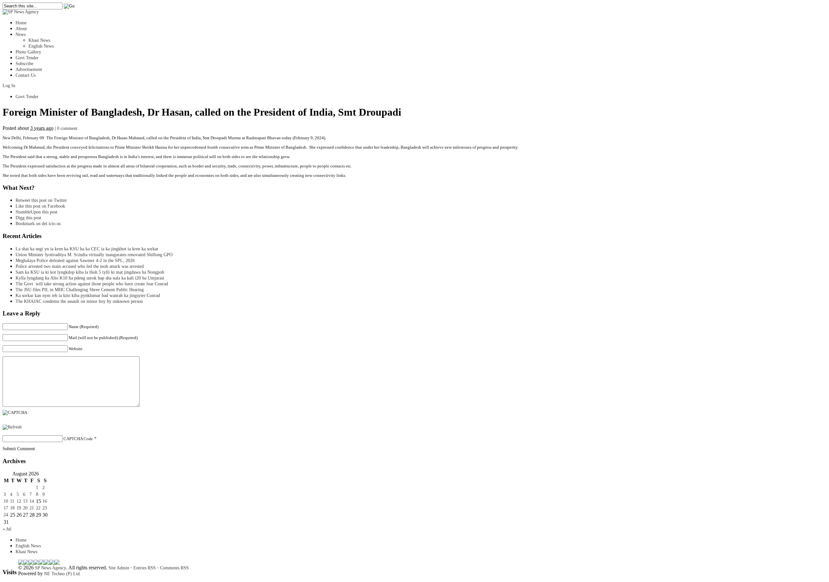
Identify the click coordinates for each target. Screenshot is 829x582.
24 (6, 514)
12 (19, 501)
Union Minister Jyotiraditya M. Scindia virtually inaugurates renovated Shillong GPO (94, 254)
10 (6, 501)
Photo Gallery (28, 52)
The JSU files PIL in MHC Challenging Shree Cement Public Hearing (80, 289)
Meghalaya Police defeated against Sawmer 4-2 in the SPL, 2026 (75, 260)
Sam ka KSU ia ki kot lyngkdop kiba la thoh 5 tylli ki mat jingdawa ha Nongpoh (90, 272)
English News (41, 46)
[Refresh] (12, 427)
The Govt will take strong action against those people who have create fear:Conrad (92, 283)
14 (31, 501)
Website (76, 348)
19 (19, 508)
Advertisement (29, 69)
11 (12, 501)
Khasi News (39, 40)
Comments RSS (174, 567)
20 (25, 508)
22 (38, 508)
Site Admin (118, 567)
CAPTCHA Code (78, 438)
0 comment (67, 128)
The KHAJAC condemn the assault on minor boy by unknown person (79, 301)
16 (44, 501)
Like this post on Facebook (40, 206)
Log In (9, 85)
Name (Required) (83, 326)
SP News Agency (50, 567)
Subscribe (24, 63)
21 (31, 508)
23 (44, 508)
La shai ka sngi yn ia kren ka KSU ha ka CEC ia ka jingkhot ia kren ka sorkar (87, 248)
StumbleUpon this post (36, 212)
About (21, 28)
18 (12, 508)
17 (6, 508)
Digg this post (28, 217)
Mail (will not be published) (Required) (103, 337)
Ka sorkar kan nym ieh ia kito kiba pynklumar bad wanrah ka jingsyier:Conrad (88, 295)
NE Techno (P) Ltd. (62, 573)
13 (25, 501)
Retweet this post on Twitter (41, 200)
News (21, 34)
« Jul (7, 529)
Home (21, 22)
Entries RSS (144, 567)
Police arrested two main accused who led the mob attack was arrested (80, 266)
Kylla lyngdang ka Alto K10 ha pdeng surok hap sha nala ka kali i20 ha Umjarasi (90, 278)
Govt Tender (27, 57)
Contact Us (26, 75)
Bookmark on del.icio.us (38, 223)
